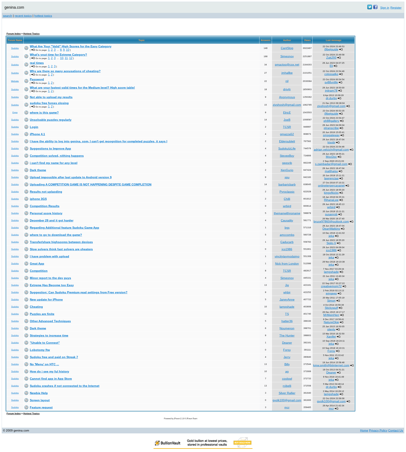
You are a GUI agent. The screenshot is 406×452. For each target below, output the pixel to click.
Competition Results (44, 206)
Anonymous (287, 97)
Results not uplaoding (46, 191)
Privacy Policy (378, 430)
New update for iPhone (46, 299)
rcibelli (287, 385)
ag (287, 371)
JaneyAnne (287, 299)
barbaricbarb (287, 184)
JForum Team (191, 418)
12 (71, 58)
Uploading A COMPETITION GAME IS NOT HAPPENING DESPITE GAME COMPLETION (90, 184)
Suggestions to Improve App (50, 148)
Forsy (287, 350)
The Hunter (287, 335)
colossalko (331, 74)
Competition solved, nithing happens (57, 155)
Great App (37, 263)
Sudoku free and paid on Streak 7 (54, 357)
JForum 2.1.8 (179, 418)
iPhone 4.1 (37, 134)
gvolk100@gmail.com (287, 400)
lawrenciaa (331, 178)
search (7, 15)
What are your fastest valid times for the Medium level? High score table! (82, 87)
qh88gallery (331, 120)
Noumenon (287, 328)
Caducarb (287, 242)
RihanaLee (331, 200)
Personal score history (46, 213)
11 (66, 58)
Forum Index (14, 33)
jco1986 (287, 249)
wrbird (287, 206)
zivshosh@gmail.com (287, 104)
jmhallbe (287, 72)
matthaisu (331, 171)
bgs (287, 227)
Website (15, 81)
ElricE (287, 112)
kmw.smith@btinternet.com (331, 365)
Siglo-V (331, 243)
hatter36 (287, 321)
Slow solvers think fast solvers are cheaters (61, 249)
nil (286, 81)
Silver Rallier (287, 393)
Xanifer (331, 336)
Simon (331, 300)
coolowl (287, 378)
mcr (286, 407)
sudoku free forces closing (49, 103)
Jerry (287, 357)
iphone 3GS (38, 199)
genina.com (14, 7)
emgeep (331, 293)
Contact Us (395, 430)
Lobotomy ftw (40, 350)
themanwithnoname (287, 213)
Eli (331, 65)
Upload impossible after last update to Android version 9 (71, 177)
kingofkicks (331, 192)
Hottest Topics (31, 33)
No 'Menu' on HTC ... (44, 364)
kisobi (331, 142)
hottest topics (43, 15)
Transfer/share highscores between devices (61, 242)
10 (67, 49)
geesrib (287, 163)
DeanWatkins (331, 228)
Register (396, 7)
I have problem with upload (49, 256)
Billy (287, 364)
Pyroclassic (287, 191)
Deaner (287, 342)
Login (34, 127)
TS (287, 314)
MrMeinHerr (331, 315)
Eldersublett (287, 141)
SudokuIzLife (287, 148)
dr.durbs (331, 98)
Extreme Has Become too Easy (52, 285)
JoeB (287, 119)
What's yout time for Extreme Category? (58, 54)
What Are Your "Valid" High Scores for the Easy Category (70, 46)
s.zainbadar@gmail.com (331, 164)
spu (287, 177)
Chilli (287, 199)
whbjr (287, 292)
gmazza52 (287, 134)
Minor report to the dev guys (50, 278)
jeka (331, 236)
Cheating (36, 306)
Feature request (41, 407)
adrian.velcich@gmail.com (331, 149)
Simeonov (287, 56)
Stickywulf (331, 307)
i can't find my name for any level (53, 163)
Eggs (15, 112)
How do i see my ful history (49, 371)
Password (37, 79)
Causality (287, 220)
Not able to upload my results (51, 97)
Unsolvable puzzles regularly (50, 119)
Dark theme (38, 170)
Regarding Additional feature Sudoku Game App (64, 227)
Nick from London (287, 263)
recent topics (23, 15)
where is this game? (44, 112)
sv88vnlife (331, 82)
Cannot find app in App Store (51, 378)
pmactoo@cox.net (287, 64)
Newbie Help (39, 393)
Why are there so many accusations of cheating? (65, 71)
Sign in (384, 7)
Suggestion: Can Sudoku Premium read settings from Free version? (79, 292)
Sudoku (15, 48)
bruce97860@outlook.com (331, 221)
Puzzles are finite (42, 314)
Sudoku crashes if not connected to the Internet (64, 385)
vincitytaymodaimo (287, 256)
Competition (39, 270)
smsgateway (331, 135)
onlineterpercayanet (331, 185)
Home (364, 430)
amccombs (287, 234)
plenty (331, 329)
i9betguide (331, 49)
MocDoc (331, 156)
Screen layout (40, 400)
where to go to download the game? (56, 234)
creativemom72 (331, 286)
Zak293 (331, 57)
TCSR (287, 127)
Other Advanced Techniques (50, 321)
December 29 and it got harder (51, 220)
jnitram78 (331, 90)
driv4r (287, 89)
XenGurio (287, 170)
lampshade (331, 271)
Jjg (287, 285)
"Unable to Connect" (45, 342)
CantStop (287, 48)
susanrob (331, 214)
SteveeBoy (287, 155)
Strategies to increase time (49, 335)
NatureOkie (331, 322)
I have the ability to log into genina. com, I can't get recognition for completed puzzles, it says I (98, 141)
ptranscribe (331, 128)
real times (37, 63)
